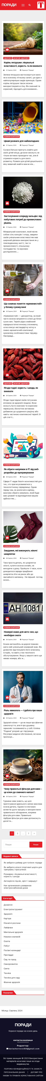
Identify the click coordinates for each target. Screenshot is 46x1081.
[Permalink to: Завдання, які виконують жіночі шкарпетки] (23, 527)
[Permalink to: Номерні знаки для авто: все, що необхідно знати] (23, 608)
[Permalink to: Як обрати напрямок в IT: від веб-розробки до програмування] (23, 446)
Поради (9, 5)
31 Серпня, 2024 (11, 70)
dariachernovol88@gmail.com (24, 1049)
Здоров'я (8, 58)
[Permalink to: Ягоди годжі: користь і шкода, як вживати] (23, 364)
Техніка (7, 973)
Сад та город (10, 959)
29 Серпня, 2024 (11, 395)
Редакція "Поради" (28, 70)
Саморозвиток (11, 964)
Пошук (35, 844)
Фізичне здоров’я (21, 58)
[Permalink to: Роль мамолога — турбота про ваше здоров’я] (23, 687)
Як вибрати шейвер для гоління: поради (23, 863)
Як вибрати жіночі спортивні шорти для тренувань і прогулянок (23, 868)
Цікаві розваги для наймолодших (21, 141)
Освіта (7, 941)
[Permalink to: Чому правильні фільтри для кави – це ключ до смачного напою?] (23, 765)
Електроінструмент (13, 909)
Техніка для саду (12, 978)
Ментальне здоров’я (13, 932)
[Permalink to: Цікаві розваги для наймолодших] (23, 117)
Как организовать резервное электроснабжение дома (17, 886)
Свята (6, 968)
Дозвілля (8, 905)
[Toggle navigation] (23, 5)
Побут (7, 946)
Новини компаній (11, 136)
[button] (29, 5)
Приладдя (8, 955)
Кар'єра (7, 918)
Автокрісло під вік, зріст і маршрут (20, 881)
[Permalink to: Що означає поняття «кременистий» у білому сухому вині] (23, 280)
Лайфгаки (8, 927)
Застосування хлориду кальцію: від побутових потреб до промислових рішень (23, 219)
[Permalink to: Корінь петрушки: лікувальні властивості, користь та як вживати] (23, 39)
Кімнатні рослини (12, 923)
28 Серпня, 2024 (11, 477)
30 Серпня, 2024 (11, 311)
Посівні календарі (12, 950)
